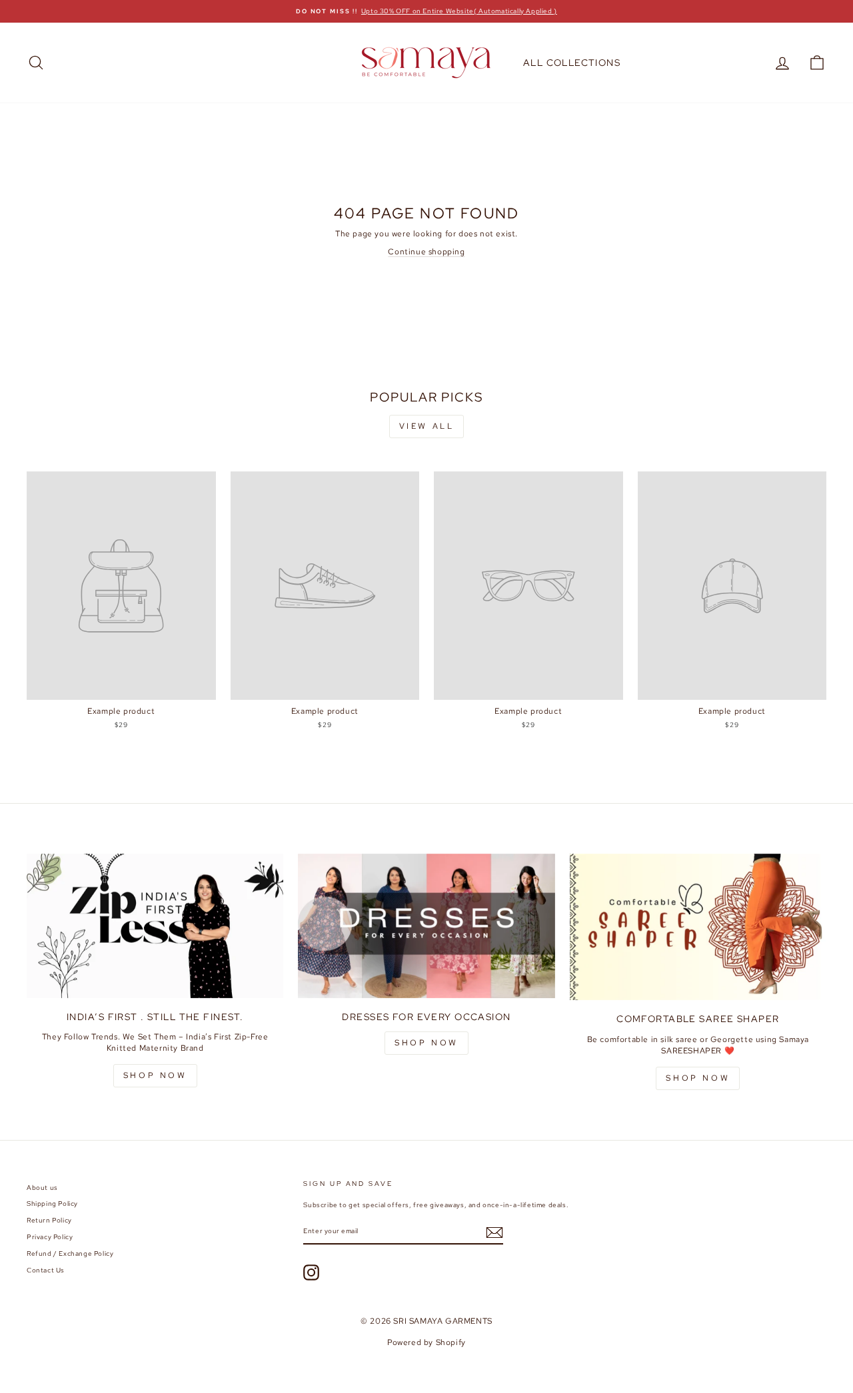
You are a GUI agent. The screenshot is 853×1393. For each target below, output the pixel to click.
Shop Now (426, 1042)
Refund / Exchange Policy (70, 1253)
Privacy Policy (50, 1237)
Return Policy (49, 1220)
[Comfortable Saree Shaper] (698, 927)
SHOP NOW (155, 1075)
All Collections (571, 63)
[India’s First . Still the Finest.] (155, 926)
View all (426, 426)
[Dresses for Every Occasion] (426, 926)
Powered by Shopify (426, 1342)
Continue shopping (426, 251)
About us (42, 1187)
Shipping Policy (52, 1203)
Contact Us (46, 1270)
